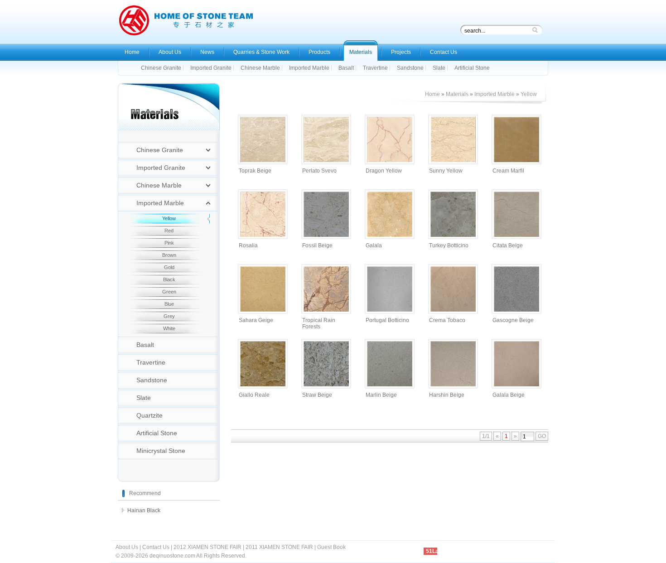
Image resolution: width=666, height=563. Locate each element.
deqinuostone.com (172, 556)
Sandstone (151, 380)
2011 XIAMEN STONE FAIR (279, 547)
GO (542, 436)
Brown (169, 255)
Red (169, 230)
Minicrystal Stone (160, 450)
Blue (169, 304)
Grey (169, 316)
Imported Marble (160, 203)
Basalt (145, 344)
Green (169, 291)
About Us (127, 547)
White (169, 328)
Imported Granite (160, 167)
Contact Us (155, 547)
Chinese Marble (159, 185)
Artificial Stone (156, 433)
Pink (169, 242)
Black (169, 279)
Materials (457, 94)
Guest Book (331, 547)
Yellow (169, 218)
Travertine (150, 362)
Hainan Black (143, 510)
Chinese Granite (159, 150)
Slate (143, 397)
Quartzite (149, 415)
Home (432, 94)
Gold (169, 267)
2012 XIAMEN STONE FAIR (207, 547)
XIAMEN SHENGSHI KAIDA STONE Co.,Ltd (186, 22)
